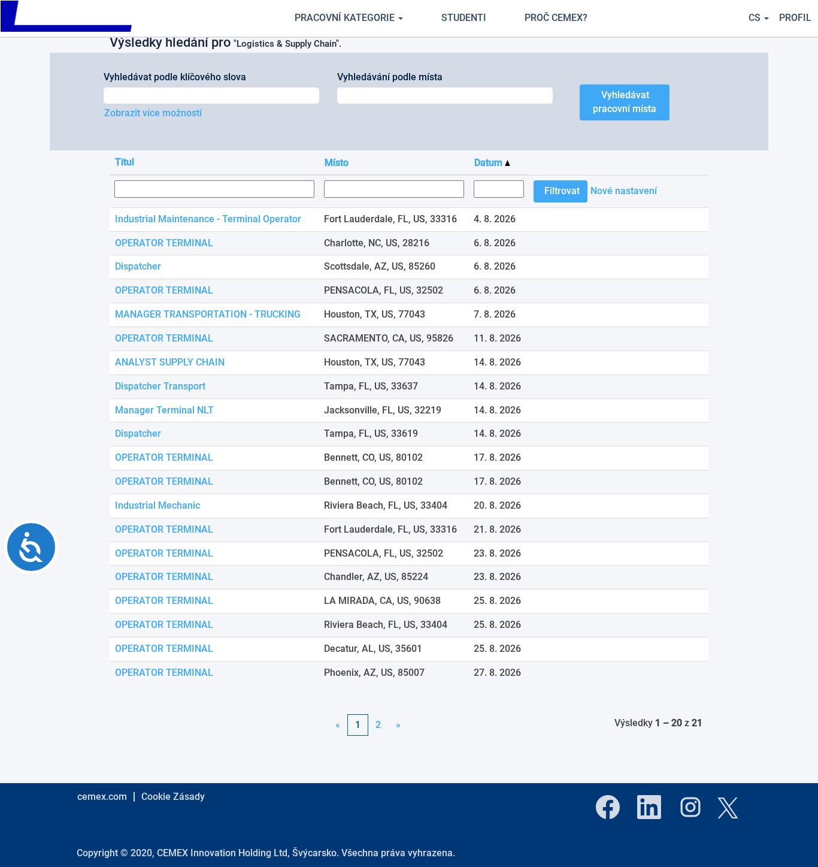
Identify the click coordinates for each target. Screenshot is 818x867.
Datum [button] (489, 162)
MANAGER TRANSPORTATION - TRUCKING (208, 314)
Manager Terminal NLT (164, 410)
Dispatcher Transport (160, 386)
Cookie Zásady (173, 796)
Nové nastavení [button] (623, 191)
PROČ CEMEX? (556, 17)
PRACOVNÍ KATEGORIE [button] (346, 17)
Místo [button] (337, 162)
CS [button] (756, 17)
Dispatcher (138, 266)
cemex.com (102, 796)
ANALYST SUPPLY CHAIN (170, 362)
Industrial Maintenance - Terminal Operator (208, 219)
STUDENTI (463, 17)
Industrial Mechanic (157, 505)
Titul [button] (124, 162)
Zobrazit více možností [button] (153, 113)
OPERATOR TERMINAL (164, 243)
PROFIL (795, 17)
